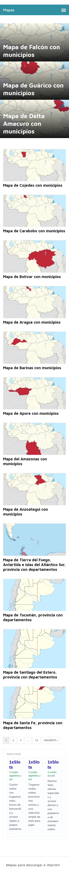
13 (36, 740)
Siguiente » (51, 740)
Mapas (8, 10)
